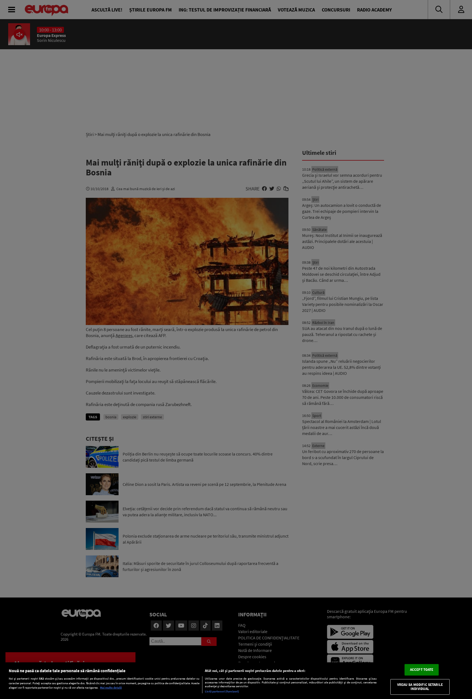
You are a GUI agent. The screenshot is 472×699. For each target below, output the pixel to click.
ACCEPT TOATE (421, 669)
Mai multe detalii (111, 687)
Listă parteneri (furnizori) (222, 691)
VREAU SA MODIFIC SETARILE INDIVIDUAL (420, 686)
